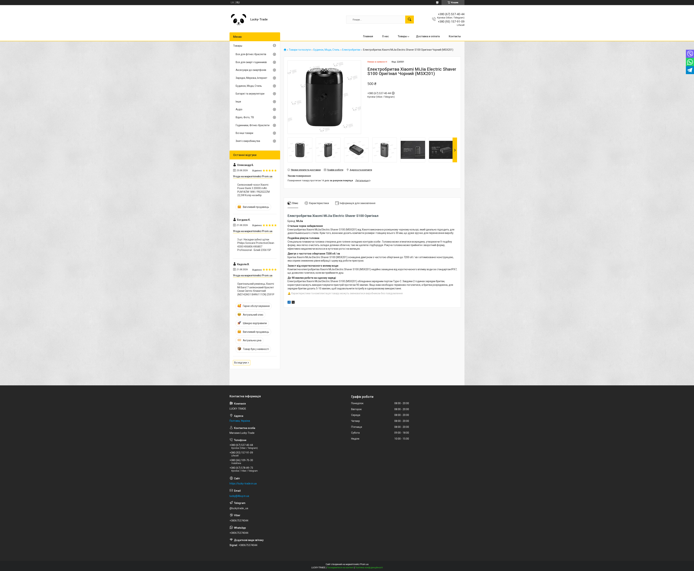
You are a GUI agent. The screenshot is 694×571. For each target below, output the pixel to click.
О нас (385, 36)
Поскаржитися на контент (340, 567)
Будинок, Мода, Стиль (326, 49)
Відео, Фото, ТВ (245, 117)
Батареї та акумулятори (250, 93)
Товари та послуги (300, 49)
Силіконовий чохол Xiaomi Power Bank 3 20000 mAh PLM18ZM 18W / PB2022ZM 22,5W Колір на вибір (253, 190)
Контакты (455, 36)
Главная (368, 36)
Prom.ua (364, 564)
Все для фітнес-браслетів (251, 54)
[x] (293, 302)
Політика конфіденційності (369, 567)
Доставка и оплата (428, 36)
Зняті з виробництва (248, 141)
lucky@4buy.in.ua (239, 496)
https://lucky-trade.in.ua (243, 483)
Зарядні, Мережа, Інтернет (251, 77)
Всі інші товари (244, 133)
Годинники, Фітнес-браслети (252, 125)
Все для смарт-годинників (251, 62)
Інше (238, 101)
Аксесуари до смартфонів (251, 70)
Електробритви (351, 49)
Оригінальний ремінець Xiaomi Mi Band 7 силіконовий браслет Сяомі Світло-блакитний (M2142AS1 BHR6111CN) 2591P (255, 289)
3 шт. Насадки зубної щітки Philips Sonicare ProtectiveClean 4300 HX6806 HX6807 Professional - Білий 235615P (255, 245)
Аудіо (239, 109)
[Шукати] (409, 19)
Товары (402, 36)
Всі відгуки (240, 362)
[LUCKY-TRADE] (239, 19)
